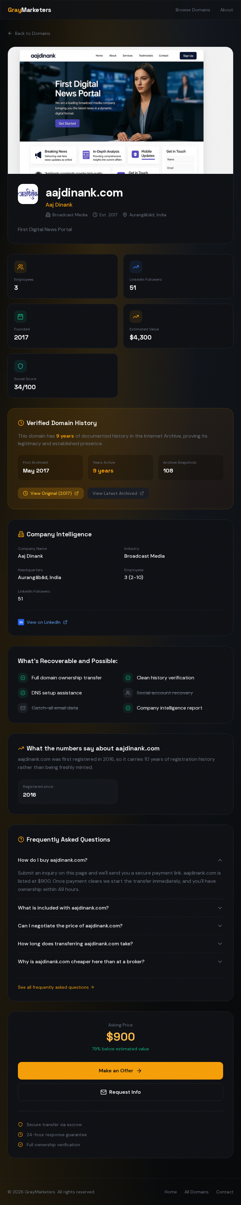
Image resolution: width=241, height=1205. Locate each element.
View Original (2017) (51, 493)
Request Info (125, 1092)
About (226, 10)
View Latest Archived (115, 493)
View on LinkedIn (40, 622)
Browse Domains (193, 10)
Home (171, 1192)
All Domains (197, 1192)
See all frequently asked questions (53, 987)
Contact (224, 1192)
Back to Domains (32, 33)
